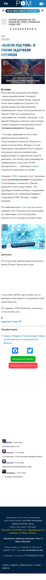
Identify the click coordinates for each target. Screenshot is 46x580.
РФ (20, 321)
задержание (6, 321)
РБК (14, 176)
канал (35, 166)
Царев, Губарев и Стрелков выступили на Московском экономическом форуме (24, 339)
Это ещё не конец (32, 207)
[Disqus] (23, 402)
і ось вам (30, 549)
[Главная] (23, 3)
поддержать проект (23, 359)
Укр (6, 3)
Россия (15, 321)
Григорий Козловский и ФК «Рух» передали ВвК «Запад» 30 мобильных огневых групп (24, 22)
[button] (10, 29)
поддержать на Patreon (23, 365)
